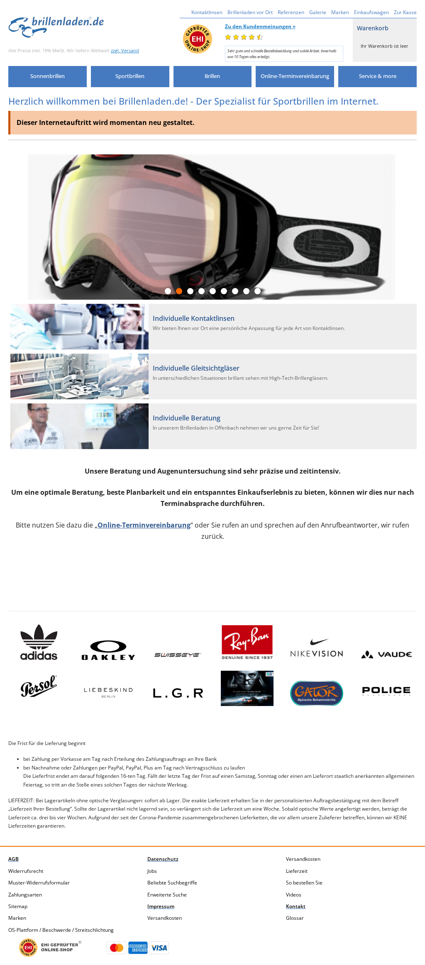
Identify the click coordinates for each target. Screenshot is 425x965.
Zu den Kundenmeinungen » (260, 26)
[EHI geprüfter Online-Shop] (50, 947)
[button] (47, 77)
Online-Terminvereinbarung (144, 525)
